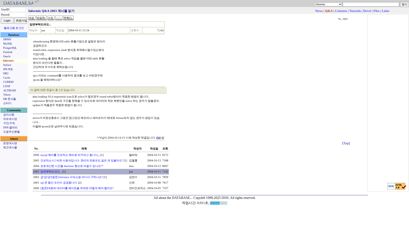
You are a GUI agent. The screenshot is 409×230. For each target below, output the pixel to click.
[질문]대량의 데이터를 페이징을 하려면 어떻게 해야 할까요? (77, 188)
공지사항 (8, 114)
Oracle (7, 56)
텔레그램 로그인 (14, 28)
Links (385, 11)
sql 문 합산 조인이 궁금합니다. (59, 182)
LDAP (6, 86)
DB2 (6, 73)
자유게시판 (10, 119)
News (319, 11)
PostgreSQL (10, 47)
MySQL (7, 43)
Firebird (7, 52)
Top (346, 143)
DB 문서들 (9, 99)
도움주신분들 (11, 131)
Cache (6, 77)
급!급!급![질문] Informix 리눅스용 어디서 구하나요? (71, 177)
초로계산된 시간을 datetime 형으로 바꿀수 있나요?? (71, 166)
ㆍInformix (7, 60)
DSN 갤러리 (10, 127)
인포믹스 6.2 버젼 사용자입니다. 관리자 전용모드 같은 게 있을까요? (81, 160)
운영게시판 (10, 143)
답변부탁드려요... (51, 171)
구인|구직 (9, 123)
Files (376, 11)
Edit (158, 138)
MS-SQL (8, 69)
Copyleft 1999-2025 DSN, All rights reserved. (224, 198)
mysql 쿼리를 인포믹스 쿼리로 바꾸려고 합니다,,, (70, 155)
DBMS (7, 39)
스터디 (7, 103)
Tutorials (355, 11)
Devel (367, 11)
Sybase (7, 64)
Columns (341, 11)
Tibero (7, 94)
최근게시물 (10, 147)
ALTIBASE (9, 90)
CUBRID (8, 81)
